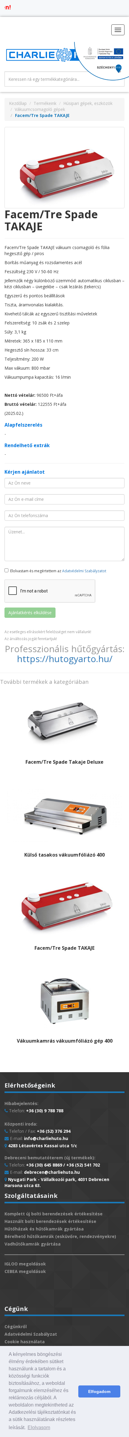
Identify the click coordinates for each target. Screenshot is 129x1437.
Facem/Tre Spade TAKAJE (64, 948)
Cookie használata (24, 1341)
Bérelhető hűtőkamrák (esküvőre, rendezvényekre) (60, 1236)
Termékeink (45, 103)
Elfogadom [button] (99, 1391)
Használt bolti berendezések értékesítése (50, 1221)
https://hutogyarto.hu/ (64, 658)
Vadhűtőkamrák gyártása (32, 1244)
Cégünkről (15, 1326)
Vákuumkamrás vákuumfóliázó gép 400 (64, 1040)
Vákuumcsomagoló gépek (40, 109)
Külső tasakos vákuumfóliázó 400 (64, 854)
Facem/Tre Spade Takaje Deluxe (65, 762)
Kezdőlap (18, 103)
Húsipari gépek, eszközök (87, 103)
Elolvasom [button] (39, 1427)
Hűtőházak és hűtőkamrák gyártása (44, 1229)
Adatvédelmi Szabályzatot (84, 570)
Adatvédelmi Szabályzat (30, 1334)
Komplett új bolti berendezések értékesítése (53, 1214)
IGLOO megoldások (25, 1264)
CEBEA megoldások (25, 1271)
